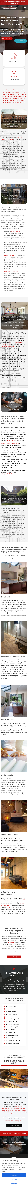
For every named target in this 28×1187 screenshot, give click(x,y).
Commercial (14, 80)
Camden (4, 1110)
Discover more (6, 38)
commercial (11, 440)
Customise (14, 1179)
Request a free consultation (10, 443)
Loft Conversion (16, 231)
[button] (25, 7)
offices (11, 907)
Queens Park (12, 1110)
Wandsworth (21, 1112)
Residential (14, 61)
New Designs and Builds (12, 271)
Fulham (22, 1106)
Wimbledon (14, 1114)
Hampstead (13, 1112)
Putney (17, 1106)
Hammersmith (7, 1108)
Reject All (14, 1183)
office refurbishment (8, 346)
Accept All (14, 1175)
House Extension (9, 255)
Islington (23, 1108)
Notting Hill (5, 1112)
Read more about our (14, 1133)
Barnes (24, 1110)
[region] (14, 1172)
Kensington (15, 1108)
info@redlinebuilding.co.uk (9, 474)
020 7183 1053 (17, 1142)
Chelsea (18, 1110)
